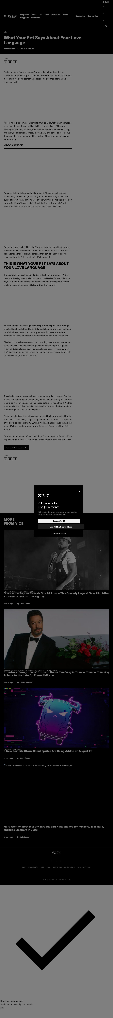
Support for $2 (59, 521)
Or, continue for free (59, 533)
